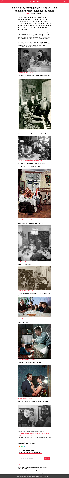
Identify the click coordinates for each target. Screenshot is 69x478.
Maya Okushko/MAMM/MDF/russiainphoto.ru (26, 428)
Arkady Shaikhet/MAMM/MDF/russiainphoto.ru (26, 72)
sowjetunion (21, 443)
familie (27, 443)
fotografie (32, 443)
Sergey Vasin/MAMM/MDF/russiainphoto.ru (26, 318)
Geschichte (28, 13)
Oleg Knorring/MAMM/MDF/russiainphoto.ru (26, 219)
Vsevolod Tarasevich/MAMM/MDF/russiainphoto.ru (27, 359)
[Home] (2, 1)
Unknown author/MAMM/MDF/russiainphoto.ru (26, 130)
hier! (42, 476)
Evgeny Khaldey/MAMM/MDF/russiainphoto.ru (26, 261)
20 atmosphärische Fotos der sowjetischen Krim (28, 470)
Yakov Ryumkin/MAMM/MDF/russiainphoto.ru (26, 398)
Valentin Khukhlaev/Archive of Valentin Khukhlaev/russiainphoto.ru (30, 160)
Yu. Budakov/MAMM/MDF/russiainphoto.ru (26, 290)
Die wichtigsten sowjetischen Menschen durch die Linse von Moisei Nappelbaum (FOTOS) (32, 468)
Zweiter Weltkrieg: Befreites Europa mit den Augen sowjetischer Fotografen (34, 473)
